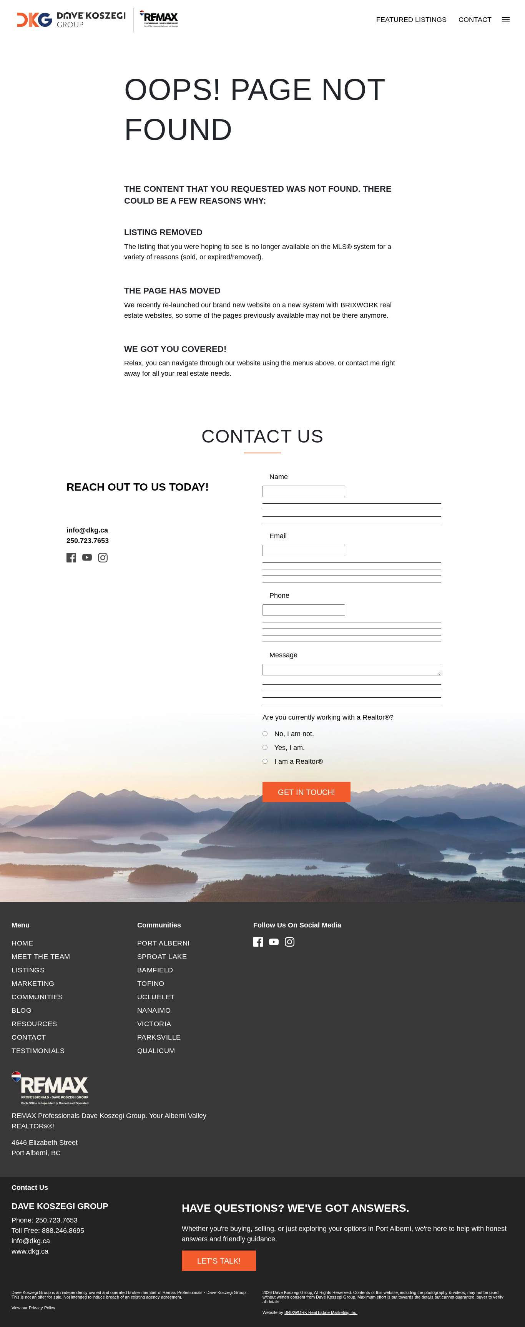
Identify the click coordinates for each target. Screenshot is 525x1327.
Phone (279, 595)
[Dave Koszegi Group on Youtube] (87, 557)
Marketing (33, 983)
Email (278, 536)
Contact (475, 19)
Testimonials (38, 1051)
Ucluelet (156, 997)
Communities (37, 997)
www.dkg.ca (30, 1251)
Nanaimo (154, 1010)
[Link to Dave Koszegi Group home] (96, 20)
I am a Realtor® (298, 761)
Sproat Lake (162, 956)
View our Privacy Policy (33, 1307)
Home (22, 943)
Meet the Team (41, 956)
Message (283, 655)
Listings (28, 970)
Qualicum (156, 1051)
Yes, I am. (289, 747)
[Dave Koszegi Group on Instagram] (103, 557)
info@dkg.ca (87, 530)
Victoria (154, 1024)
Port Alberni (163, 943)
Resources (34, 1024)
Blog (22, 1010)
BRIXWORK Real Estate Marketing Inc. (320, 1312)
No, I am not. (294, 734)
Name (278, 477)
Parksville (159, 1037)
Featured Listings (411, 19)
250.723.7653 (87, 540)
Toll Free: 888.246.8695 (48, 1230)
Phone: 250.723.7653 (45, 1220)
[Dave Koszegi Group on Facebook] (71, 557)
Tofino (150, 983)
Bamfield (155, 970)
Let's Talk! (219, 1261)
